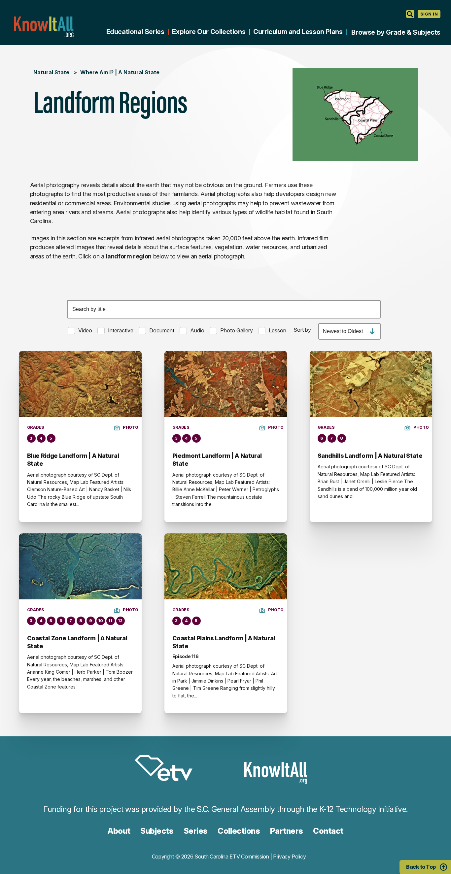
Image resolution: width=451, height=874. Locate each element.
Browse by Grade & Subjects (395, 32)
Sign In (429, 14)
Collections (239, 831)
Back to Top (421, 866)
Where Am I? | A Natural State (119, 72)
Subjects (156, 831)
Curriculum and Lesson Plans (297, 32)
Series (196, 831)
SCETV (167, 769)
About (119, 831)
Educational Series (135, 32)
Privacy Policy (289, 856)
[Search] (410, 14)
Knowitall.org (44, 27)
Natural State (51, 72)
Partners (286, 831)
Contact (328, 831)
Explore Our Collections (208, 32)
